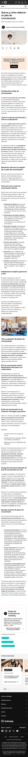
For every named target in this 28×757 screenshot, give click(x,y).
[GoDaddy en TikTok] (10, 731)
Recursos (3, 704)
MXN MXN (22, 727)
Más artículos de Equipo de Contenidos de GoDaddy (13, 628)
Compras (3, 715)
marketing (5, 638)
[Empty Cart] (25, 2)
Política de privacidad (13, 736)
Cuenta (3, 712)
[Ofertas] (16, 2)
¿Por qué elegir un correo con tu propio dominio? (11, 676)
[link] (6, 48)
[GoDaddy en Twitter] (13, 731)
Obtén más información (10, 682)
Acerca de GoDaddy (6, 696)
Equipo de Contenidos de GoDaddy (15, 27)
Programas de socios (6, 708)
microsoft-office (7, 642)
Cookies (22, 736)
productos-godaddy (8, 646)
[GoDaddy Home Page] (7, 721)
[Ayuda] (19, 2)
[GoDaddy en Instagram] (6, 731)
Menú (2, 6)
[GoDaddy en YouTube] (17, 731)
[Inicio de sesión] (22, 2)
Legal (5, 736)
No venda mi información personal (14, 739)
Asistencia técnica (6, 700)
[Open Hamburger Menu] (1, 2)
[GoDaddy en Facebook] (2, 731)
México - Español (5, 727)
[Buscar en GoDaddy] (25, 6)
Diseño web (8, 670)
